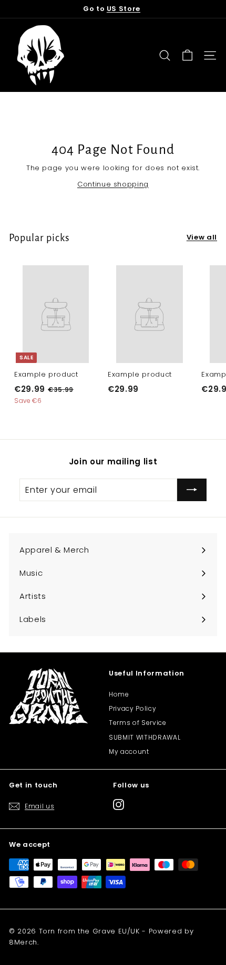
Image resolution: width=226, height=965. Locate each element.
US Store (123, 9)
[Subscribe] (192, 490)
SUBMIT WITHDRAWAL (144, 737)
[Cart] (187, 55)
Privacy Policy (132, 708)
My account (129, 751)
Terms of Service (137, 722)
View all (202, 237)
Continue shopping (113, 184)
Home (119, 694)
